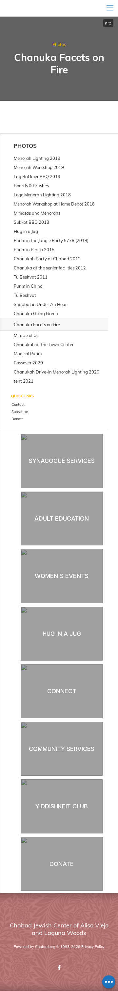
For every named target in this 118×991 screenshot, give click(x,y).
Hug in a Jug (62, 633)
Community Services (61, 748)
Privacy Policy (93, 946)
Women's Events (61, 575)
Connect (61, 691)
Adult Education (61, 518)
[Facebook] (59, 967)
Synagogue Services (62, 460)
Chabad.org (45, 946)
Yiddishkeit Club (61, 806)
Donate (61, 864)
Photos (59, 44)
